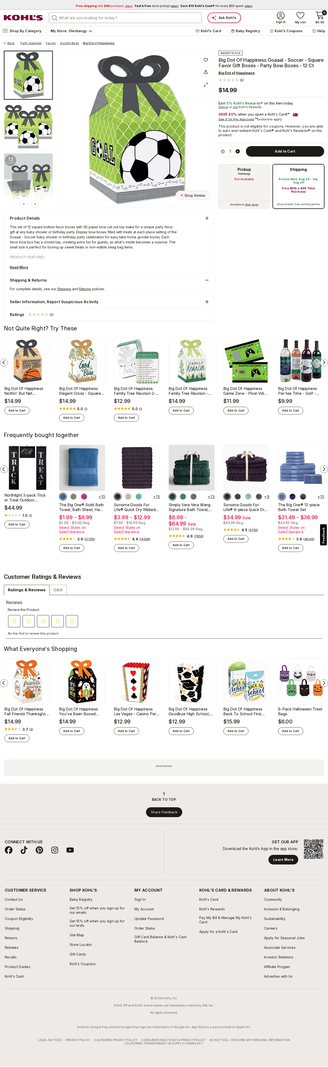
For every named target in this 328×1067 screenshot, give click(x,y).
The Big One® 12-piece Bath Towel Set (299, 507)
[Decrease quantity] (223, 151)
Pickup (244, 169)
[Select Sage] (73, 496)
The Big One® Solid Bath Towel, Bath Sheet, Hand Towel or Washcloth (81, 507)
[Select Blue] (63, 496)
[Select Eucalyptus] (183, 496)
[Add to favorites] (206, 59)
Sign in (223, 107)
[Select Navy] (292, 496)
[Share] (206, 72)
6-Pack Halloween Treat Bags (300, 711)
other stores (251, 204)
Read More (19, 267)
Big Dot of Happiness (99, 43)
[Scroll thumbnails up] (24, 204)
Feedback (323, 535)
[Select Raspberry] (84, 496)
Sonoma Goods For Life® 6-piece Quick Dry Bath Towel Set (245, 507)
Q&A (58, 589)
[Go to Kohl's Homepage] (23, 18)
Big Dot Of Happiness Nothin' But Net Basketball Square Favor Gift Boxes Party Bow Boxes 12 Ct (26, 391)
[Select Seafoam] (139, 496)
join (235, 107)
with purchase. (104, 6)
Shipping (298, 169)
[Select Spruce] (172, 496)
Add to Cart (16, 410)
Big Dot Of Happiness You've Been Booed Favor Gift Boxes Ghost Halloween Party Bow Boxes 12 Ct (80, 711)
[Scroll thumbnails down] (35, 204)
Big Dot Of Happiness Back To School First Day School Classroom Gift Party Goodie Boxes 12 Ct (245, 711)
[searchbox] (125, 17)
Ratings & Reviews (27, 589)
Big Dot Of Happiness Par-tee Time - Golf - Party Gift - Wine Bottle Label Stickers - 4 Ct (299, 391)
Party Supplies (31, 43)
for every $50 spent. (216, 6)
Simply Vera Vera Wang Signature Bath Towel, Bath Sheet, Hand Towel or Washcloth (191, 507)
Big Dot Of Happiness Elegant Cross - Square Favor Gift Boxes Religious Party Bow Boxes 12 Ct (80, 391)
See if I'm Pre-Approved (236, 119)
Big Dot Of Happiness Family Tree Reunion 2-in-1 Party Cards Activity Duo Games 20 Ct (136, 391)
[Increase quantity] (238, 151)
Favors (51, 43)
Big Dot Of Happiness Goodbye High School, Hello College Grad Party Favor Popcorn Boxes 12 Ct (191, 711)
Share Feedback (164, 812)
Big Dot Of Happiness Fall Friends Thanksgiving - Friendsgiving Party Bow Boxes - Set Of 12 (27, 711)
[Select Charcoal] (193, 496)
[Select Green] (259, 496)
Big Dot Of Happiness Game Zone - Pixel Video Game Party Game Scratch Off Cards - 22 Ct (246, 391)
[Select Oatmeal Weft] (128, 496)
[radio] (244, 186)
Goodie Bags (69, 43)
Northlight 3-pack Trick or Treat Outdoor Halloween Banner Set (25, 497)
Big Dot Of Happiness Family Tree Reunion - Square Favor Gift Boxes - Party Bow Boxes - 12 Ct (191, 391)
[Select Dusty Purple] (117, 496)
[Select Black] (303, 496)
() (86, 408)
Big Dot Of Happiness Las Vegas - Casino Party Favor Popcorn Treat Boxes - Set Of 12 (137, 711)
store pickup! (156, 6)
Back (12, 43)
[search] (55, 17)
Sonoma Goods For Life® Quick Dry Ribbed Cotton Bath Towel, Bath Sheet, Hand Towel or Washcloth (136, 507)
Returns (85, 289)
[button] (231, 80)
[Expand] (206, 84)
